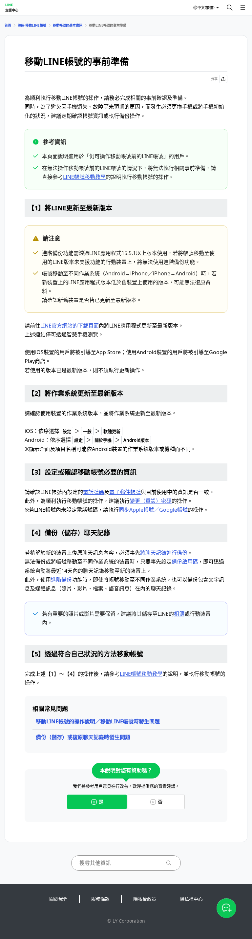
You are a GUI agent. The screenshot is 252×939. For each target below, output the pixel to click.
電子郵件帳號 (125, 492)
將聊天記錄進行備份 (163, 552)
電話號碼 (93, 492)
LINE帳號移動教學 (84, 177)
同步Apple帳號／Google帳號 (153, 509)
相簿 (179, 613)
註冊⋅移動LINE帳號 (32, 25)
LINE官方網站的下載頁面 (69, 325)
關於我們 (58, 899)
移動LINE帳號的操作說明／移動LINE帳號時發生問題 (98, 721)
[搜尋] (229, 7)
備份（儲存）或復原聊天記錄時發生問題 (83, 737)
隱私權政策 (144, 899)
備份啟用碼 (185, 561)
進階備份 (61, 579)
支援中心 (11, 10)
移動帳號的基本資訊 (67, 25)
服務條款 (100, 899)
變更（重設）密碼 (151, 500)
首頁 (8, 25)
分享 (214, 78)
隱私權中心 (191, 899)
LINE (9, 4)
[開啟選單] (242, 7)
